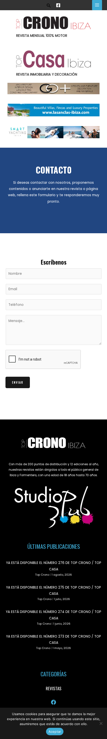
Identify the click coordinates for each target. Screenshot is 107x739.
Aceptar (55, 732)
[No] (100, 723)
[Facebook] (58, 5)
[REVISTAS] (53, 689)
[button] (49, 5)
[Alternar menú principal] (97, 5)
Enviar (17, 382)
